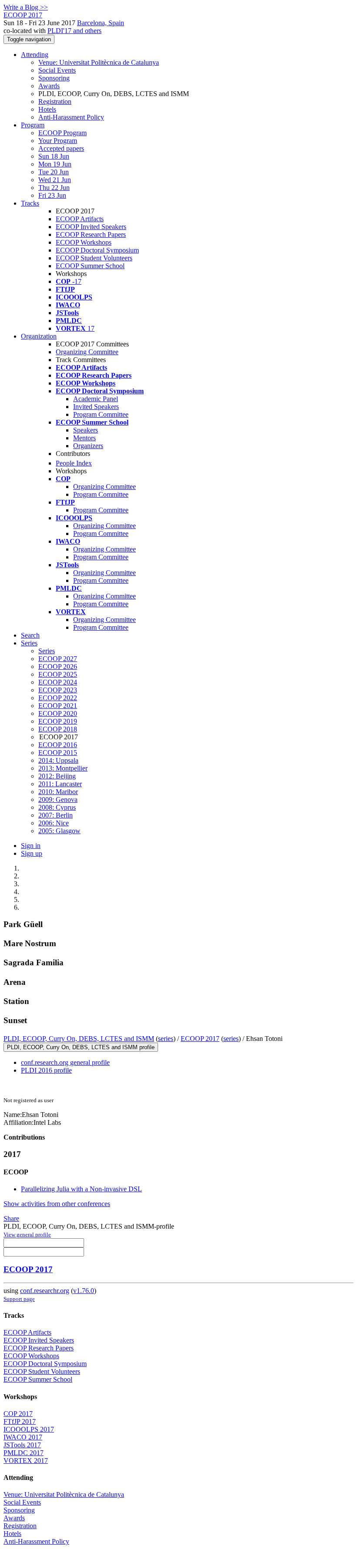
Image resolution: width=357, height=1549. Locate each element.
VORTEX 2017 (25, 1460)
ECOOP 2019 (57, 721)
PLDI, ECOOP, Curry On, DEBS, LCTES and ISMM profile (81, 1047)
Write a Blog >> (25, 7)
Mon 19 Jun (54, 164)
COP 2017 (18, 1413)
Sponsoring (54, 78)
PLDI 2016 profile (46, 1070)
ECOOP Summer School (90, 265)
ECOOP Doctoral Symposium (97, 250)
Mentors (84, 438)
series (165, 1038)
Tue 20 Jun (53, 172)
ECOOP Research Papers (91, 234)
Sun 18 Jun (53, 156)
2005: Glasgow (59, 830)
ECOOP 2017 (200, 1038)
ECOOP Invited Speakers (91, 226)
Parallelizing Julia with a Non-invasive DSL (81, 1189)
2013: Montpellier (63, 768)
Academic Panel (95, 398)
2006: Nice (53, 823)
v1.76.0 (83, 1290)
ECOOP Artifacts (80, 219)
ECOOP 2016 (57, 744)
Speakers (85, 430)
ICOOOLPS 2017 (28, 1429)
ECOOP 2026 (57, 666)
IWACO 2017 (22, 1437)
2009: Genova (57, 799)
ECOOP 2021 (57, 705)
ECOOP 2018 (57, 729)
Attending (34, 54)
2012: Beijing (57, 776)
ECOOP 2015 (57, 752)
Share (11, 1218)
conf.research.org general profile (65, 1062)
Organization (39, 336)
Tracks (30, 203)
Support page (19, 1299)
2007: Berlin (55, 815)
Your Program (57, 140)
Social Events (57, 70)
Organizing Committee (87, 352)
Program (32, 125)
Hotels (47, 109)
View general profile (27, 1234)
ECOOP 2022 (57, 697)
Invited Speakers (96, 406)
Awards (49, 86)
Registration (54, 101)
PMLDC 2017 (23, 1452)
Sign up (31, 853)
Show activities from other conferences (56, 1203)
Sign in (30, 845)
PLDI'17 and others (74, 30)
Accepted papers (61, 148)
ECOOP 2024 (57, 682)
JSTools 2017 (22, 1445)
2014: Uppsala (58, 760)
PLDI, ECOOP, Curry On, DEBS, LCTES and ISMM (78, 1038)
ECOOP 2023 (57, 690)
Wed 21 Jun (54, 179)
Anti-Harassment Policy (71, 117)
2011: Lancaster (60, 784)
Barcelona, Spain (100, 23)
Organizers (88, 445)
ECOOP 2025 (57, 674)
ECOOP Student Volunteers (94, 258)
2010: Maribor (58, 791)
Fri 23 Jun (52, 195)
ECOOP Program (62, 132)
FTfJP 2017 (19, 1421)
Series (46, 651)
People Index (74, 463)
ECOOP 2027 (57, 658)
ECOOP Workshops (83, 242)
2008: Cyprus (57, 807)
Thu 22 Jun (54, 187)
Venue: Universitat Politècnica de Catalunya (98, 62)
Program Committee (100, 414)
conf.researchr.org (44, 1290)
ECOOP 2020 (57, 713)
